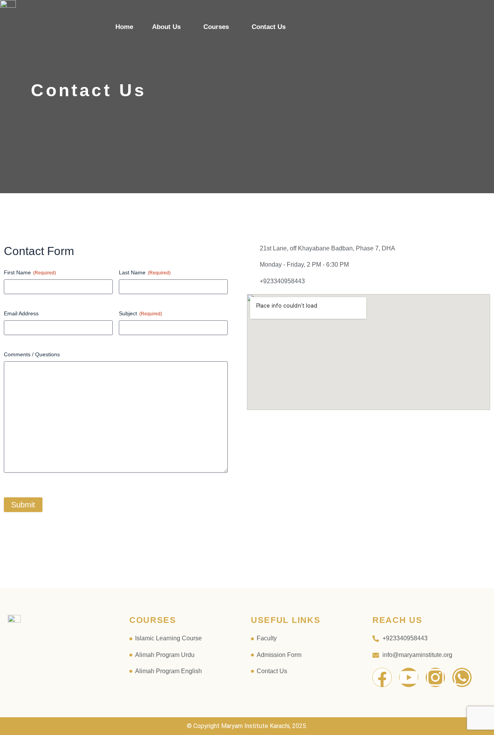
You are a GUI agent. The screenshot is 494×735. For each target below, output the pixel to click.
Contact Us (269, 27)
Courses (216, 27)
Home (124, 27)
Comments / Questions (32, 354)
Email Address (21, 313)
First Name (30, 272)
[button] (168, 27)
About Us (166, 27)
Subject (140, 313)
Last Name (145, 272)
